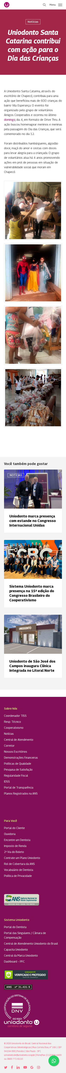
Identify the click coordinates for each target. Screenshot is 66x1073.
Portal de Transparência (18, 787)
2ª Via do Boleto (14, 852)
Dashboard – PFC (14, 961)
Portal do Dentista (15, 927)
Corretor (9, 745)
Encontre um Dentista (17, 840)
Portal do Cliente (14, 828)
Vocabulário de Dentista (18, 870)
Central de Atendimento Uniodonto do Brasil (31, 943)
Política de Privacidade (18, 876)
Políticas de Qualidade (17, 763)
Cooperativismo (13, 727)
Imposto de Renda (15, 846)
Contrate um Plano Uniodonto (22, 858)
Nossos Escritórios (15, 751)
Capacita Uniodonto (16, 949)
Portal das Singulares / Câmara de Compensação (25, 935)
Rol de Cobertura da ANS (19, 864)
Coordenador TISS (15, 715)
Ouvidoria (9, 834)
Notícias (33, 21)
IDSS (7, 781)
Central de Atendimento (18, 739)
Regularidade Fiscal (16, 775)
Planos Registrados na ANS (21, 793)
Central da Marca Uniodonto (21, 955)
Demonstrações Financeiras (21, 757)
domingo (9, 119)
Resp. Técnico (12, 721)
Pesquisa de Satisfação (18, 769)
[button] (55, 4)
